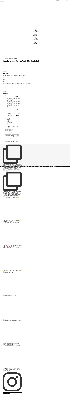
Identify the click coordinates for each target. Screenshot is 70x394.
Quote (13, 136)
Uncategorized (9, 122)
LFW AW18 (13, 132)
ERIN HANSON (10, 100)
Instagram (7, 131)
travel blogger (16, 139)
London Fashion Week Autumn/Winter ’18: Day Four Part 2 (13, 99)
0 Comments (5, 71)
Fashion (35, 30)
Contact (35, 35)
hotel (5, 131)
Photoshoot (13, 135)
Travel (12, 139)
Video (9, 141)
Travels (35, 33)
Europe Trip (14, 129)
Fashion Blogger (8, 130)
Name (4, 77)
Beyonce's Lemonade (8, 129)
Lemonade (6, 132)
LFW (9, 132)
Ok (53, 166)
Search (6, 95)
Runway (12, 137)
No (55, 166)
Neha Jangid (8, 135)
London (9, 134)
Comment (4, 91)
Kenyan (11, 131)
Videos (35, 34)
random (18, 136)
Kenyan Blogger (16, 131)
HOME (35, 29)
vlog (11, 141)
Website (4, 81)
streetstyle (9, 139)
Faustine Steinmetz (14, 130)
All (9, 128)
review (6, 137)
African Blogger (8, 126)
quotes (15, 136)
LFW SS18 (17, 132)
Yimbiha (2, 1)
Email (4, 79)
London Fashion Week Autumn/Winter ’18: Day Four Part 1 (13, 102)
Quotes (8, 120)
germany (18, 130)
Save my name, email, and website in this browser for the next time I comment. (17, 83)
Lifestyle (35, 31)
